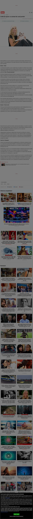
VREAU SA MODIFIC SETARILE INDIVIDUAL (16, 516)
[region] (16, 506)
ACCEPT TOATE (16, 514)
